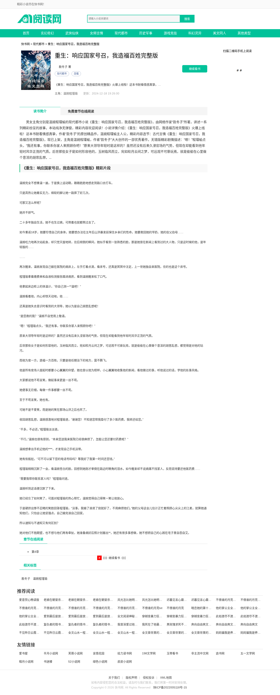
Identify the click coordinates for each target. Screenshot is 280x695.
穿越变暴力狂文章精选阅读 (159, 616)
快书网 (25, 44)
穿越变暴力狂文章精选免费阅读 (211, 616)
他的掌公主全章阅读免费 (35, 616)
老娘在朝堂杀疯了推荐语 (108, 599)
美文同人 (219, 33)
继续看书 (194, 68)
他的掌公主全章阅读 (229, 608)
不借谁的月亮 (175, 608)
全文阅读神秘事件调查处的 (134, 616)
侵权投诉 (148, 677)
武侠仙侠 (72, 33)
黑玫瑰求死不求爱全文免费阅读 (187, 624)
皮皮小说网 (124, 661)
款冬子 (26, 578)
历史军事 (145, 33)
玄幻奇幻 (47, 33)
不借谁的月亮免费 (128, 608)
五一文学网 (247, 653)
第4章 (35, 551)
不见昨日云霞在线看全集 (35, 632)
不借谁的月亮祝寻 (104, 608)
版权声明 (131, 677)
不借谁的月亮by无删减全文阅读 (39, 608)
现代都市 (121, 33)
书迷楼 (48, 661)
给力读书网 (124, 653)
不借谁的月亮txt (152, 608)
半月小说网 (51, 653)
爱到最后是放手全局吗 (82, 616)
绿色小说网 (100, 661)
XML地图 (166, 677)
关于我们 (114, 677)
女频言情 (96, 33)
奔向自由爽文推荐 (227, 624)
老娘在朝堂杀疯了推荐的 (59, 599)
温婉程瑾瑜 (40, 578)
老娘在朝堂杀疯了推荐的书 (85, 599)
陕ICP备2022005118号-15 (170, 687)
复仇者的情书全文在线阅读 (85, 624)
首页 (26, 33)
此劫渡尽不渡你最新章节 (35, 624)
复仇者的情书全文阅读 (58, 624)
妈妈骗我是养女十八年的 (231, 632)
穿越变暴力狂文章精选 (181, 616)
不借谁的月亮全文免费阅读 (233, 599)
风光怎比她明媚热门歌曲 (133, 599)
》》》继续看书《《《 (114, 557)
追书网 (220, 653)
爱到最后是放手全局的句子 (110, 616)
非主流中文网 (199, 653)
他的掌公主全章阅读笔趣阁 (257, 608)
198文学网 (149, 653)
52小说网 (74, 661)
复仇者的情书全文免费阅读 (110, 624)
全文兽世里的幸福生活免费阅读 (211, 632)
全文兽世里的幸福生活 (156, 632)
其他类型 (244, 33)
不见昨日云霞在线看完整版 (61, 632)
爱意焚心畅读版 (29, 599)
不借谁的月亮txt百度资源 (59, 608)
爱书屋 (23, 653)
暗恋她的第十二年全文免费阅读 (211, 608)
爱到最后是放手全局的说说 (61, 616)
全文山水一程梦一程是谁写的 (87, 632)
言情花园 (98, 653)
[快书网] (39, 19)
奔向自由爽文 (249, 624)
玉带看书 (172, 653)
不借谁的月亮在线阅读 (82, 608)
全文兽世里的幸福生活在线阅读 (187, 632)
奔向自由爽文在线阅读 (205, 624)
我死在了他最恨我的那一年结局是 (163, 624)
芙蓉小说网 (75, 653)
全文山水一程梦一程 (130, 632)
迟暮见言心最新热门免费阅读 (210, 599)
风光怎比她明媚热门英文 (158, 599)
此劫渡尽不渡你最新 (253, 616)
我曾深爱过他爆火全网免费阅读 (137, 624)
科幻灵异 (194, 33)
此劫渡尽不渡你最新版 (230, 616)
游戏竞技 (170, 33)
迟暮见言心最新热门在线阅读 (185, 599)
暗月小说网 (26, 661)
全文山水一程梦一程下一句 (110, 632)
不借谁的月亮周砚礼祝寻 (256, 599)
